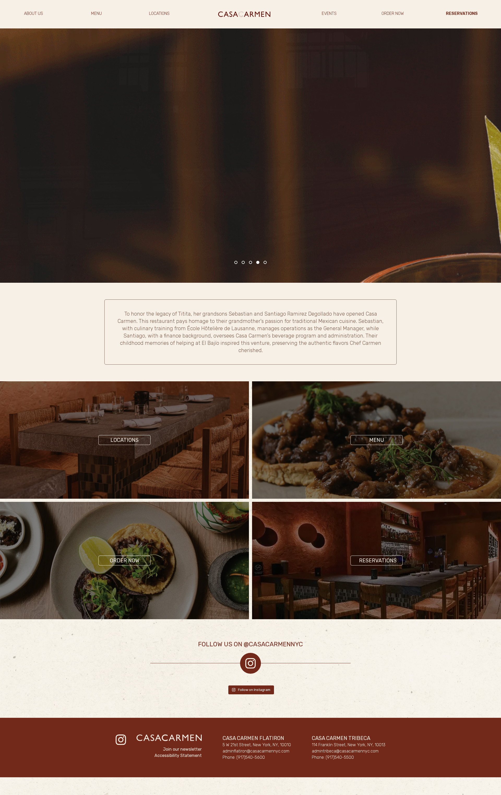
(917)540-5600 (250, 757)
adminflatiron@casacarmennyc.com (256, 751)
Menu (376, 440)
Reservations (378, 560)
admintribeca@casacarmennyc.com (345, 751)
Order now (124, 560)
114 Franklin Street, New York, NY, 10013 (348, 744)
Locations (124, 440)
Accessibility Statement (178, 755)
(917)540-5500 (340, 757)
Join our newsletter (182, 749)
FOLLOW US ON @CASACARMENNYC (250, 644)
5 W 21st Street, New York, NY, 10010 (257, 744)
